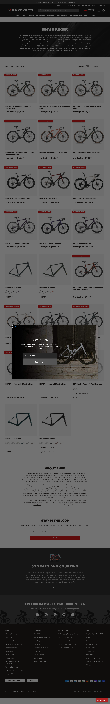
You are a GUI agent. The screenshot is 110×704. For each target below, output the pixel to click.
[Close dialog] (13, 326)
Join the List (40, 362)
